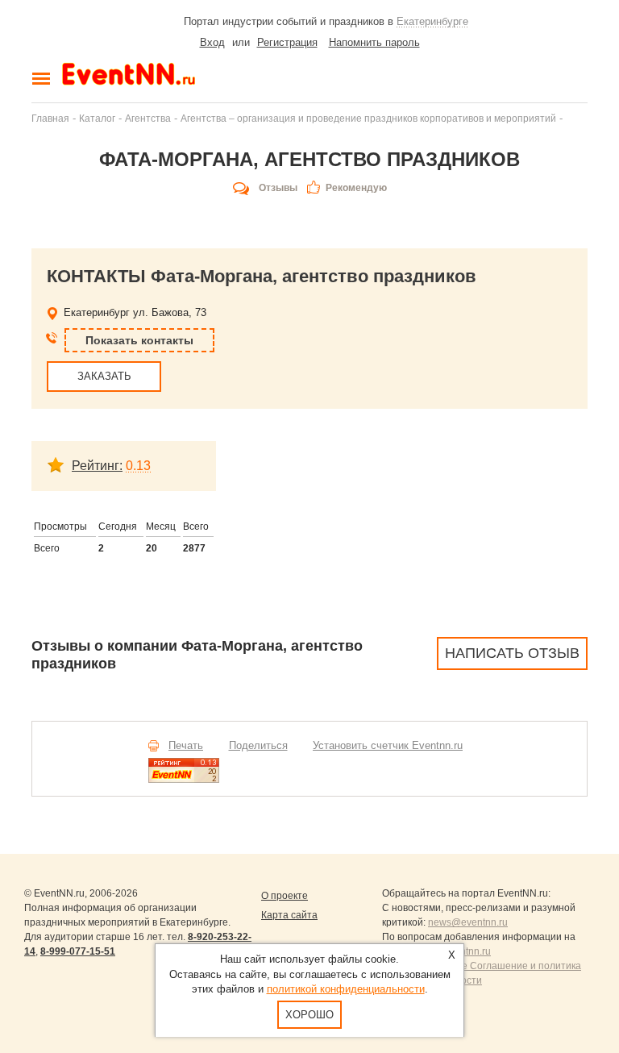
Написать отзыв (512, 653)
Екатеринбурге (432, 21)
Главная (50, 118)
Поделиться (258, 745)
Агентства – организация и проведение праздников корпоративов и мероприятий (368, 118)
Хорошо (309, 1015)
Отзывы (278, 188)
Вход (212, 42)
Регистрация (287, 42)
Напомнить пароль (374, 42)
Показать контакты (139, 340)
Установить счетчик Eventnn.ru (388, 745)
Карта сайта (289, 915)
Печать (185, 745)
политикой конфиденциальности (346, 989)
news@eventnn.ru (468, 922)
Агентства (148, 118)
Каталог (97, 118)
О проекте (284, 895)
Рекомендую (356, 188)
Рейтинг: (97, 465)
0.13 (138, 465)
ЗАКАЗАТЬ (104, 376)
